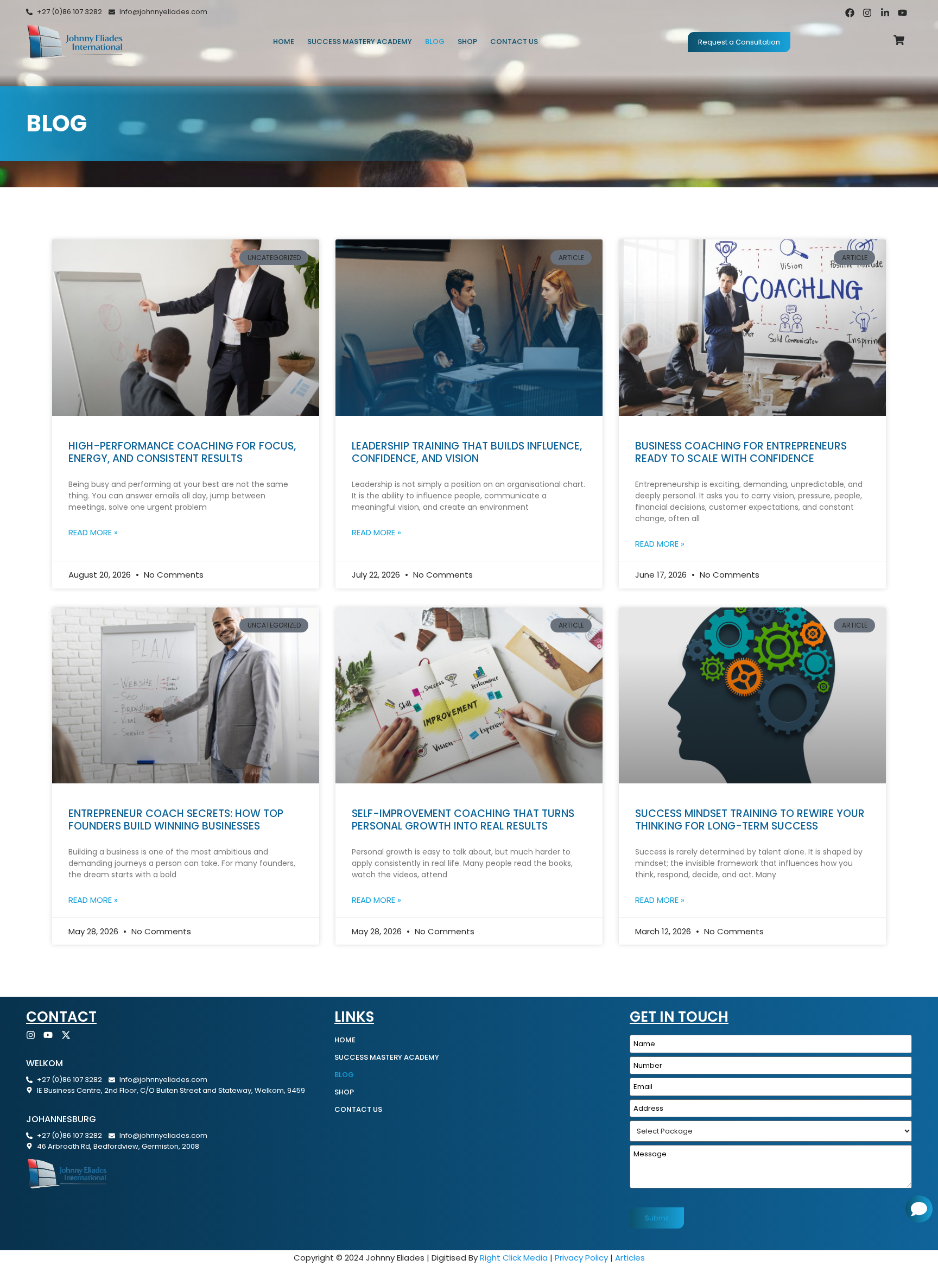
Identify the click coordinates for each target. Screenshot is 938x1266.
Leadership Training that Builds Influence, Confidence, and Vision (467, 452)
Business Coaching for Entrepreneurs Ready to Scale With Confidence (741, 452)
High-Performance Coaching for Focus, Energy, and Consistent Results (182, 452)
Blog (435, 41)
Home (283, 41)
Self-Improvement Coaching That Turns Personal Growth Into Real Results (463, 819)
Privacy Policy (581, 1257)
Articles (630, 1257)
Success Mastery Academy (359, 41)
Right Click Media (514, 1257)
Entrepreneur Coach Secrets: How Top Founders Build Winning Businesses (175, 819)
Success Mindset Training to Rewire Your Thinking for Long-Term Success (750, 819)
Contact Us (514, 41)
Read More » (93, 532)
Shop (467, 41)
